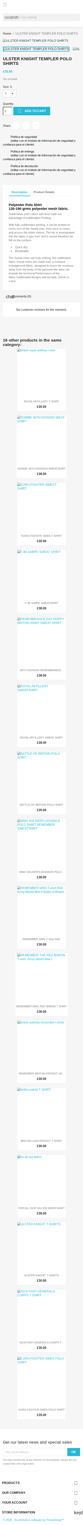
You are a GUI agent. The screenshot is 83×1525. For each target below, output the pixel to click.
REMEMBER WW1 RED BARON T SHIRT (41, 1006)
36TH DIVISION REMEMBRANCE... (41, 670)
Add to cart (32, 110)
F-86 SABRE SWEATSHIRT (41, 603)
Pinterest (36, 125)
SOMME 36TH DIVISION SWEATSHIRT (41, 468)
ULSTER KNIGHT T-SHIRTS (41, 1275)
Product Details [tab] (44, 192)
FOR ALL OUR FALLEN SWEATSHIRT (41, 1208)
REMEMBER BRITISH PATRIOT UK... (41, 1073)
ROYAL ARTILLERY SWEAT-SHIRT (41, 737)
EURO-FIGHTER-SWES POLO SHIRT (41, 1409)
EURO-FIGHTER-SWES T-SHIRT (41, 535)
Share (16, 125)
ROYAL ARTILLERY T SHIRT (41, 401)
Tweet (26, 125)
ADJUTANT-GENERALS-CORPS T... (41, 1342)
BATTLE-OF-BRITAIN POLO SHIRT (41, 804)
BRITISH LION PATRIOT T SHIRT (41, 1140)
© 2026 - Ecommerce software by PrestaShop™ (33, 1520)
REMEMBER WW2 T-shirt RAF (41, 939)
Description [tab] (19, 192)
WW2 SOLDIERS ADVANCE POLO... (41, 871)
